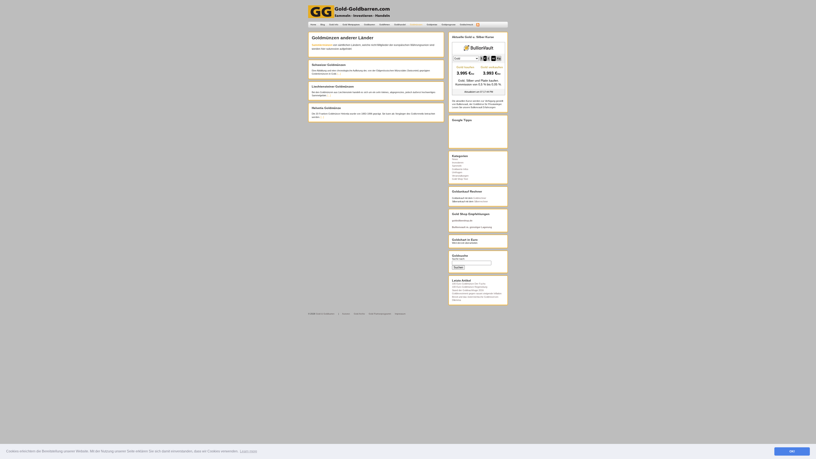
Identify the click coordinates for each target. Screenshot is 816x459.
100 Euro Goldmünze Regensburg (469, 287)
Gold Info (333, 24)
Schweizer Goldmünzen (329, 65)
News (455, 159)
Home (313, 24)
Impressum (400, 314)
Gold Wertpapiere (351, 24)
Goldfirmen (384, 24)
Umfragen (457, 172)
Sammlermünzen (322, 45)
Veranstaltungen (460, 175)
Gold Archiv (359, 314)
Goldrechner (479, 198)
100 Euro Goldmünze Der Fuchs (469, 283)
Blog (322, 24)
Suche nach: (458, 259)
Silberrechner (481, 201)
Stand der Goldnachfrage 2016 (468, 290)
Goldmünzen (416, 24)
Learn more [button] (248, 451)
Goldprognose (449, 24)
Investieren (457, 162)
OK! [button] (792, 451)
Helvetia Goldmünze (326, 108)
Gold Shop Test (460, 179)
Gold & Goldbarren (325, 314)
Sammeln (457, 165)
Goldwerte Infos (460, 169)
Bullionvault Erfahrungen (483, 107)
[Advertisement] (473, 134)
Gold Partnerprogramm (380, 314)
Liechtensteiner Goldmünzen (333, 86)
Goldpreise (432, 24)
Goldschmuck (466, 24)
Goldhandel (400, 24)
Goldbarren (369, 24)
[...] (339, 73)
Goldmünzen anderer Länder (342, 37)
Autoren (346, 314)
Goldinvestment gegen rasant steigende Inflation (477, 293)
